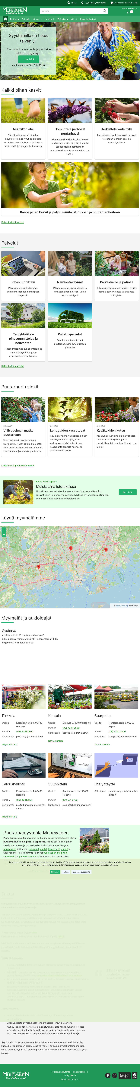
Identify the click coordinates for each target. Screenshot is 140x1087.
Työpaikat (62, 19)
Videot (74, 19)
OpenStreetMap (122, 606)
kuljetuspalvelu (52, 852)
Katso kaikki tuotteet (12, 222)
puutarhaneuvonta (29, 856)
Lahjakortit (49, 19)
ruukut (64, 849)
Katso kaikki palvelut (12, 366)
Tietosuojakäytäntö (61, 1072)
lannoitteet (54, 849)
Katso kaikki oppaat (47, 481)
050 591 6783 (70, 799)
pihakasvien (9, 849)
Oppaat (36, 19)
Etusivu (5, 19)
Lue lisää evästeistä (81, 872)
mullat (43, 849)
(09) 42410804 (24, 799)
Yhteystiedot (70, 1075)
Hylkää (66, 872)
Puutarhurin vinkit (88, 19)
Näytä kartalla (9, 744)
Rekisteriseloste (79, 1072)
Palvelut (25, 19)
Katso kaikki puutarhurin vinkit (17, 465)
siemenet (34, 849)
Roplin (76, 1079)
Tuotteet (14, 19)
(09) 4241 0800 (24, 731)
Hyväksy (55, 872)
